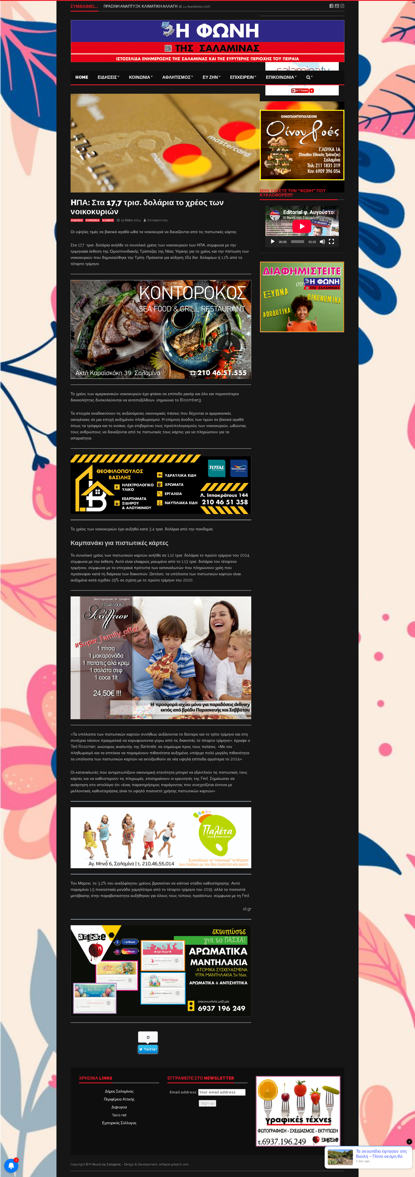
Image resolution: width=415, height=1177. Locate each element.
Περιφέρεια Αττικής (119, 1099)
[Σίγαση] (322, 241)
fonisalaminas (157, 220)
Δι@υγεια (119, 1107)
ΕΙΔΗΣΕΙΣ (107, 77)
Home (81, 77)
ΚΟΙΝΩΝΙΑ (139, 77)
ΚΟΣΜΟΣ (107, 220)
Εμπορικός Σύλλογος (119, 1123)
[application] (302, 226)
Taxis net (119, 1115)
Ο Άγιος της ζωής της (121, 6)
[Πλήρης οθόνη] (331, 241)
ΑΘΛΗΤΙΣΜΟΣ (176, 77)
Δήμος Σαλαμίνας (119, 1091)
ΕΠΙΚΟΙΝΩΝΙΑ (280, 77)
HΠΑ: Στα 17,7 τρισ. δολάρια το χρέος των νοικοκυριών (147, 207)
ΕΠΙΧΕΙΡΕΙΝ (242, 77)
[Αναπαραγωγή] (273, 241)
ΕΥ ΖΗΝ (210, 77)
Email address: (184, 1092)
